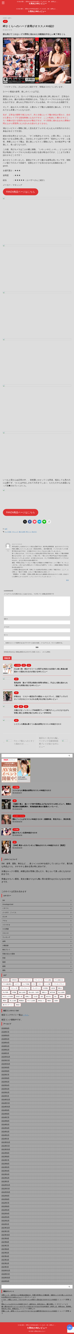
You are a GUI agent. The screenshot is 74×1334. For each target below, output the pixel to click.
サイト (6, 635)
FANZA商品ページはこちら (20, 191)
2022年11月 (5, 1188)
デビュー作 (14, 988)
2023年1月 (5, 1181)
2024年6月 (5, 1121)
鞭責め (49, 1000)
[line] (44, 522)
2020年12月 (5, 1270)
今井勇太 (45, 988)
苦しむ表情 (13, 1000)
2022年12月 (5, 1185)
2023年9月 (5, 1153)
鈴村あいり (41, 1000)
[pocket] (35, 522)
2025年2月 (5, 1092)
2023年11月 (5, 1146)
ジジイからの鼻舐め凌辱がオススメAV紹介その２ (32, 790)
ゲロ (33, 984)
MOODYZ (5, 980)
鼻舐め (18, 1005)
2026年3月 (5, 1046)
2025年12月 (5, 1057)
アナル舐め (48, 980)
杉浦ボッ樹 (19, 996)
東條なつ (27, 996)
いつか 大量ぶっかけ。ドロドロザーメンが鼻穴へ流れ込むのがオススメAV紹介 (29, 1300)
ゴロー (40, 984)
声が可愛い (6, 992)
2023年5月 (5, 1167)
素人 (55, 996)
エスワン (17, 984)
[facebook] (30, 522)
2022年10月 (5, 1192)
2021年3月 (5, 1260)
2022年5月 (5, 1210)
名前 (6, 619)
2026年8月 (5, 1028)
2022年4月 (5, 1213)
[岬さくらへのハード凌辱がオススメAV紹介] (39, 522)
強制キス (44, 992)
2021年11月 (5, 1231)
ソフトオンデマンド (58, 984)
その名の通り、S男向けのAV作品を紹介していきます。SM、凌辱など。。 (37, 1325)
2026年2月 (5, 1050)
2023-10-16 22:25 (17, 544)
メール (6, 627)
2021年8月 (5, 1242)
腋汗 (68, 996)
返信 (67, 580)
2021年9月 (5, 1238)
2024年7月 (5, 1117)
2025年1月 (5, 1096)
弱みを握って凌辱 (34, 992)
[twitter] (25, 522)
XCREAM (14, 980)
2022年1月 (5, 1224)
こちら (25, 1015)
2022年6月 (5, 1206)
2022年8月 (5, 1199)
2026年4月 (5, 1042)
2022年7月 (5, 1203)
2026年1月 (5, 1053)
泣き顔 (35, 996)
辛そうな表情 (31, 1000)
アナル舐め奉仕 (7, 984)
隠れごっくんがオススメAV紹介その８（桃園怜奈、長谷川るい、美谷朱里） (42, 819)
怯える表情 (61, 992)
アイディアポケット (25, 980)
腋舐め (5, 1000)
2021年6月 (5, 1249)
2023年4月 (5, 1171)
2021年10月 (5, 1235)
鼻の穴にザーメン (8, 1005)
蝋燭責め (21, 1000)
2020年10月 (5, 1277)
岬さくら (28, 532)
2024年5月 (5, 1124)
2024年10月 (5, 1107)
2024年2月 (5, 1135)
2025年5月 (5, 1082)
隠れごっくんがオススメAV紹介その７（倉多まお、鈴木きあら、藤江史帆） (27, 1304)
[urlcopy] (49, 522)
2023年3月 (5, 1174)
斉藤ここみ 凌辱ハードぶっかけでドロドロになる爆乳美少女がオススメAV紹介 (29, 1311)
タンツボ (5, 988)
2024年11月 (5, 1103)
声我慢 (14, 992)
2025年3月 (5, 1089)
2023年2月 (5, 1178)
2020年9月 (5, 1281)
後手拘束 (52, 992)
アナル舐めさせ (59, 980)
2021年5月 (5, 1253)
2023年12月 (5, 1142)
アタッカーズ (38, 980)
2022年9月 (5, 1196)
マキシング (15, 532)
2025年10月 (5, 1064)
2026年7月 (5, 1032)
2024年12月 (5, 1099)
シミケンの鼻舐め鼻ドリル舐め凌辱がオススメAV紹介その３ (37, 724)
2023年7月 (5, 1160)
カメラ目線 (8, 532)
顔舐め (56, 1000)
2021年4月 (5, 1256)
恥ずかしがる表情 (8, 996)
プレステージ (36, 988)
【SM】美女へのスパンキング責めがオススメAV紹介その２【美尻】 (39, 845)
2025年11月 (5, 1060)
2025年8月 (5, 1071)
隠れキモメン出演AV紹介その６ (25, 833)
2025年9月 (5, 1067)
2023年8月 (5, 1156)
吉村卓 (53, 988)
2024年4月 (5, 1128)
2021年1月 (5, 1267)
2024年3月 (5, 1131)
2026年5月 (5, 1039)
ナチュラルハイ (24, 988)
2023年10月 (5, 1149)
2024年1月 (5, 1139)
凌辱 (6, 529)
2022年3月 (5, 1217)
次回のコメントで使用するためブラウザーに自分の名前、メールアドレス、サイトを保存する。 (35, 643)
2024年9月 (5, 1110)
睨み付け (34, 532)
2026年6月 (5, 1035)
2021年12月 (5, 1228)
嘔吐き (60, 988)
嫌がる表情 (22, 532)
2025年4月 (5, 1085)
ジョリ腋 (47, 984)
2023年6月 (5, 1164)
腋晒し (62, 996)
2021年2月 (5, 1263)
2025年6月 (5, 1078)
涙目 (42, 996)
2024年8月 (5, 1114)
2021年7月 (5, 1245)
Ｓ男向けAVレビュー (38, 3)
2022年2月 (5, 1220)
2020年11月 (5, 1274)
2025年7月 (5, 1074)
